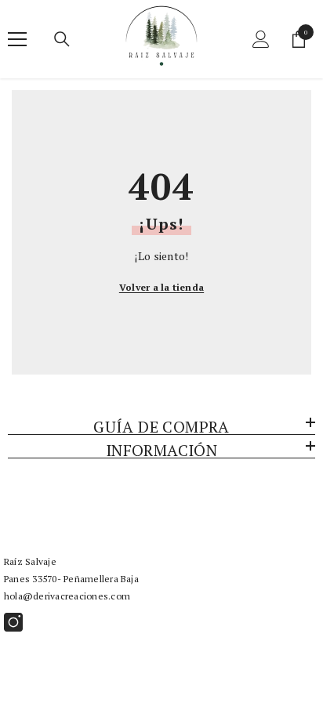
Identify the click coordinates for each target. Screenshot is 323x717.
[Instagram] (13, 622)
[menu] (17, 39)
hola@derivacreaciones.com (67, 596)
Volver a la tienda (161, 287)
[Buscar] (62, 39)
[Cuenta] (261, 39)
